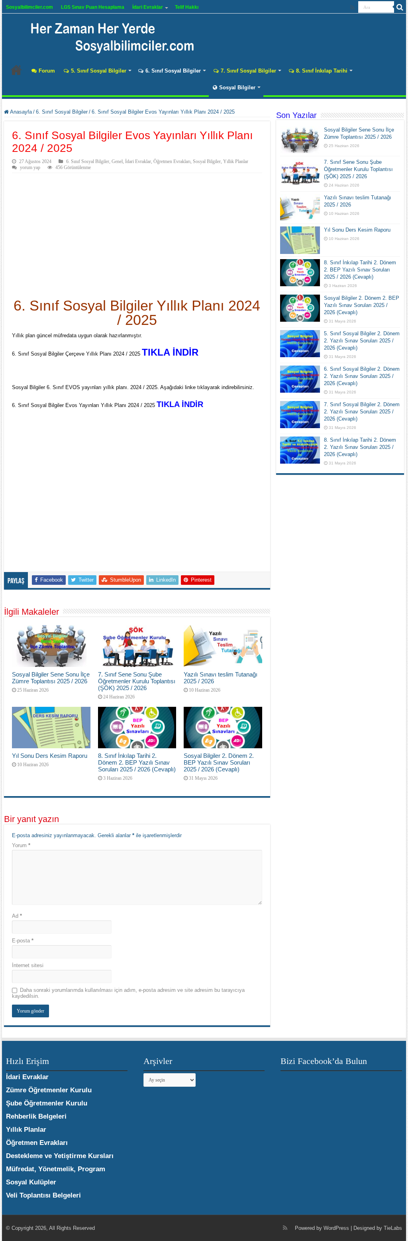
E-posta (22, 941)
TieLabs (393, 1228)
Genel (117, 161)
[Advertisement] (137, 233)
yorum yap (30, 167)
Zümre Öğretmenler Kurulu (49, 1090)
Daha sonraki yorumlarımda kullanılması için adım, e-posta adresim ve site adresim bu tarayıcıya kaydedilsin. (128, 993)
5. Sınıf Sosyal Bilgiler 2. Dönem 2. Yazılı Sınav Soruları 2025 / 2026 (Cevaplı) (362, 340)
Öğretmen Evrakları (171, 161)
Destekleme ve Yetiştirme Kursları (60, 1156)
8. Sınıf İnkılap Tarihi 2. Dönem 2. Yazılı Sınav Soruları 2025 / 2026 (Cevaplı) (360, 447)
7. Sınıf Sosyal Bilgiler (248, 71)
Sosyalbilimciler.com (29, 7)
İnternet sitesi (27, 965)
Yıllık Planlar (235, 161)
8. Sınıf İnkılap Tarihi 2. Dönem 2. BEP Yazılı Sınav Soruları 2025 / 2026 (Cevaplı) (137, 762)
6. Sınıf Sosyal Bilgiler (173, 71)
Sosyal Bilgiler (237, 87)
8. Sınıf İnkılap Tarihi (321, 71)
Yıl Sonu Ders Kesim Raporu (49, 755)
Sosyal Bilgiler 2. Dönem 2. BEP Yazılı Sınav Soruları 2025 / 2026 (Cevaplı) (219, 762)
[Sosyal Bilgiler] (107, 35)
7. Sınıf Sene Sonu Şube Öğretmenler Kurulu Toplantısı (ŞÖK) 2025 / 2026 (136, 681)
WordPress (336, 1228)
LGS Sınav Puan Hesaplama (92, 7)
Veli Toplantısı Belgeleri (43, 1195)
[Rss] (352, 7)
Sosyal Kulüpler (31, 1182)
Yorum (21, 845)
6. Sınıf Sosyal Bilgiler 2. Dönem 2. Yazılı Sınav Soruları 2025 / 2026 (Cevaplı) (362, 376)
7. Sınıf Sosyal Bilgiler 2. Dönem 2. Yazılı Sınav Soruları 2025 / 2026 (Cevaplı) (362, 411)
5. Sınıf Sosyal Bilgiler (98, 71)
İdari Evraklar (147, 7)
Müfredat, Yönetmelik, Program (55, 1169)
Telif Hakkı (186, 7)
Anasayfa (16, 69)
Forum (47, 71)
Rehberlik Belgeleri (36, 1116)
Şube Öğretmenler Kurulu (46, 1103)
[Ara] (400, 7)
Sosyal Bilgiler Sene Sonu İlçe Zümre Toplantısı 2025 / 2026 (51, 677)
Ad (17, 916)
